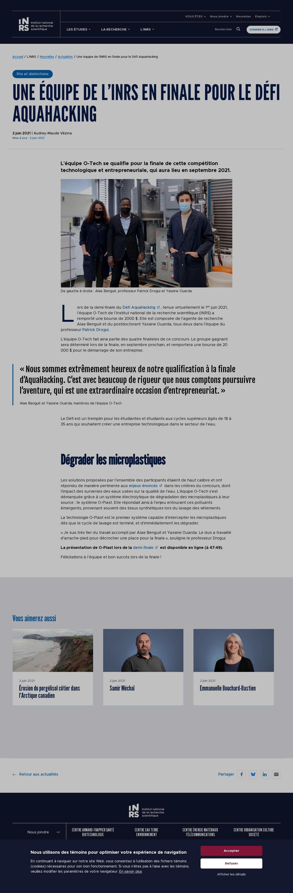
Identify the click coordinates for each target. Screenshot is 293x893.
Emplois (261, 16)
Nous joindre (219, 16)
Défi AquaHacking (138, 308)
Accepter (231, 850)
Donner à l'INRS (261, 29)
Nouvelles (243, 16)
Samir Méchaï (122, 688)
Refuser (231, 863)
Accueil (17, 56)
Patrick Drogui (95, 330)
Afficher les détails (231, 874)
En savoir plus (130, 871)
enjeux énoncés (143, 486)
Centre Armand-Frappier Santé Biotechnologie (93, 832)
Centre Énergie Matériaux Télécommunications (200, 832)
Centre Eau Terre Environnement (146, 832)
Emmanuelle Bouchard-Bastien (228, 688)
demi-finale (143, 548)
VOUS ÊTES (193, 16)
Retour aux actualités (38, 774)
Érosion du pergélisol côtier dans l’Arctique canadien (49, 691)
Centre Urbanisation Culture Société (254, 832)
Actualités (65, 56)
